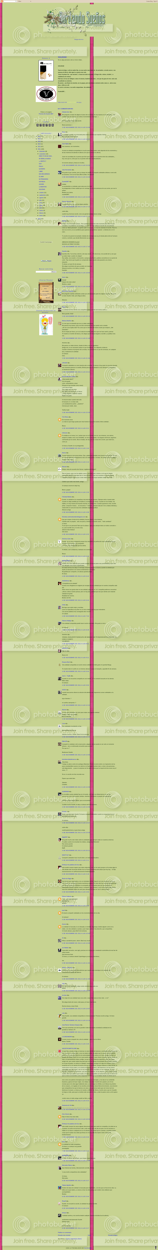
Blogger (88, 1248)
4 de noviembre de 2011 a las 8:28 (75, 630)
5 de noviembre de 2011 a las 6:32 (75, 919)
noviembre (42, 154)
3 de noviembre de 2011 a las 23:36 (76, 412)
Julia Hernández (67, 169)
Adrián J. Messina (67, 967)
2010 (39, 218)
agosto (41, 197)
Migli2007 (65, 837)
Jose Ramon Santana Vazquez (71, 1025)
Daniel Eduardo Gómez (69, 376)
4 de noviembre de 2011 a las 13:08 (76, 719)
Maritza (64, 221)
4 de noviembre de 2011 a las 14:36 (76, 807)
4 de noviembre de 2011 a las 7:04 (75, 616)
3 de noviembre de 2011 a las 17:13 (76, 216)
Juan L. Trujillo (66, 676)
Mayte (64, 307)
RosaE (64, 1201)
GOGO (64, 689)
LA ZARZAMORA (67, 1036)
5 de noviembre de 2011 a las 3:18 (75, 874)
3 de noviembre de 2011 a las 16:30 (76, 197)
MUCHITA (65, 648)
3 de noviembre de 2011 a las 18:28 (76, 286)
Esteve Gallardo (66, 896)
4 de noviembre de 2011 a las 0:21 (75, 428)
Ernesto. (64, 811)
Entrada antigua (112, 1235)
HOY (40, 163)
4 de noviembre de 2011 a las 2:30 (75, 492)
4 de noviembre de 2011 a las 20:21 (76, 850)
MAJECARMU (66, 560)
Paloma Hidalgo (66, 620)
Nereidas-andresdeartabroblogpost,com (73, 517)
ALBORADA (65, 791)
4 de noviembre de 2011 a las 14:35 (76, 787)
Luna (63, 723)
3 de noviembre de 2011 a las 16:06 (76, 127)
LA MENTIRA (43, 186)
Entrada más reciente (64, 1235)
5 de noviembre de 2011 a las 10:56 (76, 943)
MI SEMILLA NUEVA (45, 158)
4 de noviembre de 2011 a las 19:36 (76, 832)
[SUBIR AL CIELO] (156, 1248)
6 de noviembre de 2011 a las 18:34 (76, 1119)
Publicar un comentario (64, 1232)
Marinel (64, 709)
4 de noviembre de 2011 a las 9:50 (75, 685)
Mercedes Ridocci (67, 1165)
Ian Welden (65, 947)
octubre (41, 192)
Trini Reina (65, 417)
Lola (63, 1013)
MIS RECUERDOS (44, 174)
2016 (39, 139)
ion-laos (64, 995)
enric (63, 1141)
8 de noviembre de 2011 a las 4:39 (75, 1208)
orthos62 (64, 362)
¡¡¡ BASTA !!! (42, 161)
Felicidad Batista (67, 496)
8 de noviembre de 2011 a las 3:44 (75, 1196)
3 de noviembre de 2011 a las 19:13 (76, 302)
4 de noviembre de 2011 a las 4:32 (75, 534)
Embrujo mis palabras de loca (70, 864)
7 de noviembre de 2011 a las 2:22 (75, 1151)
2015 (39, 141)
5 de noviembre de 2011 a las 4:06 (75, 892)
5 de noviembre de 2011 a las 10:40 (76, 933)
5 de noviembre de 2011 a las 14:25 (76, 1032)
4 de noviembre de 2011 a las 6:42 (75, 576)
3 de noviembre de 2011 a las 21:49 (76, 338)
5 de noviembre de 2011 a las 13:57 (76, 1008)
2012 (39, 146)
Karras (64, 452)
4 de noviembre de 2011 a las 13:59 (76, 737)
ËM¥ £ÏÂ (64, 741)
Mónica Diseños (66, 320)
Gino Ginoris (65, 1114)
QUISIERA (42, 169)
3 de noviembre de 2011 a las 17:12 (76, 206)
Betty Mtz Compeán (68, 291)
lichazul (64, 1212)
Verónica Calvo (66, 538)
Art (63, 938)
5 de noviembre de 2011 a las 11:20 (76, 979)
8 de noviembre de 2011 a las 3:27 (75, 1180)
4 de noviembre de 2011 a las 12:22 (76, 705)
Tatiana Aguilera (66, 1185)
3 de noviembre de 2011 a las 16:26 (76, 165)
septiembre (42, 195)
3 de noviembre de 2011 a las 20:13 (76, 316)
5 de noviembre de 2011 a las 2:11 (75, 860)
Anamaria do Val (67, 1105)
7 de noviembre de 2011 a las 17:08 (76, 1160)
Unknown (64, 433)
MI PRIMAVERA (43, 179)
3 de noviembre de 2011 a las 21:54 (76, 358)
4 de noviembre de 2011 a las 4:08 (75, 512)
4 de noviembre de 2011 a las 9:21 (75, 657)
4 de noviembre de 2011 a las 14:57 (76, 823)
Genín (64, 277)
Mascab (64, 466)
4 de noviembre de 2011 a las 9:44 (75, 671)
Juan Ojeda (65, 143)
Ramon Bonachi (66, 201)
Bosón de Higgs (66, 878)
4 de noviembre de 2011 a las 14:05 (76, 755)
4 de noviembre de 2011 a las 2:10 (75, 462)
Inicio (89, 1235)
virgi (63, 983)
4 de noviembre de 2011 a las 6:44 (75, 600)
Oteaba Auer (65, 112)
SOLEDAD (42, 189)
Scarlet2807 (65, 181)
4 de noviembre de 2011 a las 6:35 (75, 556)
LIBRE (41, 171)
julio (40, 200)
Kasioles (64, 251)
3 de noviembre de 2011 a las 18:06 (76, 272)
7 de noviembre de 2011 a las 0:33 (75, 1137)
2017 (39, 136)
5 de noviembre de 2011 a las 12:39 (76, 990)
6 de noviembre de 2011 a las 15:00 (76, 1109)
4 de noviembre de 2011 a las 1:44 (75, 448)
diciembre (42, 151)
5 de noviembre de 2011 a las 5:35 (75, 905)
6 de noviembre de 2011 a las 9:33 (75, 1100)
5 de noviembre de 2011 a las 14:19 (76, 1020)
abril (40, 208)
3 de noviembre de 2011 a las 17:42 (76, 246)
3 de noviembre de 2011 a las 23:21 (76, 372)
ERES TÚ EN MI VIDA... (46, 156)
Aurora (64, 924)
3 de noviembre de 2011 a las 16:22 (76, 139)
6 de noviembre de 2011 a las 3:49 (75, 1044)
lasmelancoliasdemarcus (69, 759)
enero (41, 215)
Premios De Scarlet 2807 (46, 114)
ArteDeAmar (65, 580)
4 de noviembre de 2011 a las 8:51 (75, 643)
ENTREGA (42, 181)
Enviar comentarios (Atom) (74, 1238)
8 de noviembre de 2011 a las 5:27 (75, 1228)
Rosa (63, 132)
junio (40, 202)
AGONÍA (41, 184)
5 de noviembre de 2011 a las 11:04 (76, 963)
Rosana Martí (66, 662)
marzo (41, 210)
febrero (41, 213)
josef (63, 910)
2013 (39, 144)
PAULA (41, 166)
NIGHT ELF (65, 855)
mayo (41, 205)
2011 (39, 149)
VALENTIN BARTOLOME (69, 1048)
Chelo (64, 604)
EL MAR (41, 176)
